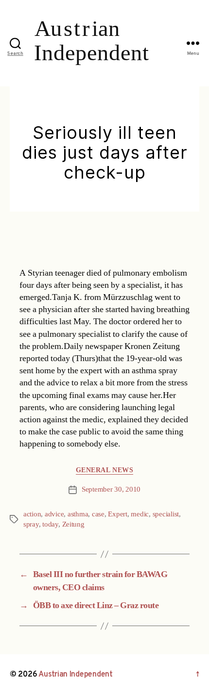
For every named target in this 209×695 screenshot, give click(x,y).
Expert (117, 514)
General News (104, 470)
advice (54, 514)
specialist (166, 514)
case (98, 514)
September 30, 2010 (111, 489)
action (32, 514)
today (50, 524)
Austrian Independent (75, 674)
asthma (78, 514)
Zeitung (73, 524)
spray (31, 524)
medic (140, 514)
